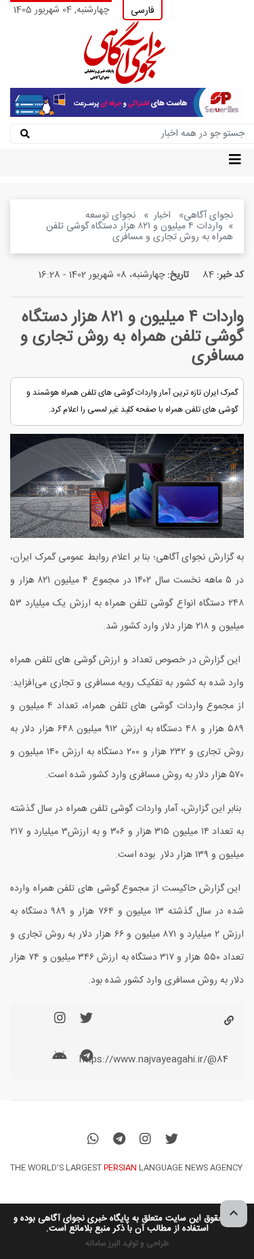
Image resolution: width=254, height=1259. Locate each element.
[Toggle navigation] (235, 162)
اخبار (163, 215)
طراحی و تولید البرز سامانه (127, 1243)
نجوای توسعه (111, 215)
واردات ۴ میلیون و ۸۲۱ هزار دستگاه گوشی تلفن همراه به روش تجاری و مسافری (139, 231)
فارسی (142, 11)
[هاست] (127, 103)
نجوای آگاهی (208, 215)
